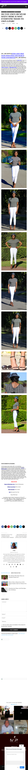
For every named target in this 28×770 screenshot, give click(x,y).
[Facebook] (6, 28)
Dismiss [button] (25, 1)
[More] (24, 28)
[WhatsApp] (15, 28)
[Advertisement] (14, 90)
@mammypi (14, 704)
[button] (2, 6)
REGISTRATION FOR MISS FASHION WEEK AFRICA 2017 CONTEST (21, 536)
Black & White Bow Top (9, 484)
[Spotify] (18, 564)
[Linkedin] (18, 28)
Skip (18, 767)
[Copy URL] (23, 526)
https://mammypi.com (14, 552)
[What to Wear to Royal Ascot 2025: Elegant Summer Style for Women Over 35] (4, 583)
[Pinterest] (12, 28)
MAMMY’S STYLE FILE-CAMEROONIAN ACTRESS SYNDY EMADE (7, 536)
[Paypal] (13, 564)
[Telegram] (20, 526)
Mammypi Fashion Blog (10, 11)
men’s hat (19, 60)
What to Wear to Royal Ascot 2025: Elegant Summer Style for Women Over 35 (17, 583)
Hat (9, 492)
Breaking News (7, 9)
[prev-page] (2, 595)
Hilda (3, 23)
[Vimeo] (17, 567)
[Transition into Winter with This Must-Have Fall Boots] (4, 590)
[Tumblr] (11, 567)
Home (2, 9)
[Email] (21, 28)
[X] (9, 28)
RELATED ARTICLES (5, 573)
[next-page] (4, 595)
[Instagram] (7, 564)
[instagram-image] (7, 713)
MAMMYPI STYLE (17, 11)
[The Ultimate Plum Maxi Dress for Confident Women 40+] (4, 577)
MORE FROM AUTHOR (15, 573)
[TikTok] (24, 564)
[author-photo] (14, 548)
